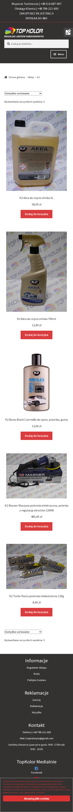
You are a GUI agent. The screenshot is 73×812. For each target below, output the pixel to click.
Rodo (37, 673)
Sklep (31, 77)
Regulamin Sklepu (37, 667)
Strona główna (17, 77)
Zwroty (36, 700)
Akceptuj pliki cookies (36, 798)
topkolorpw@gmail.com (39, 738)
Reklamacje (36, 706)
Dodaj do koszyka (36, 214)
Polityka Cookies (36, 680)
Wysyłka (36, 712)
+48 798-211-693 (42, 732)
